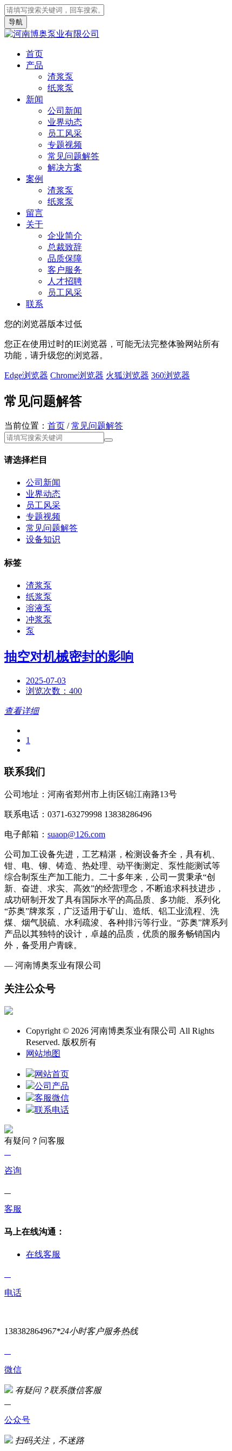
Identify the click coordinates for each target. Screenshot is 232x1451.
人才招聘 (64, 281)
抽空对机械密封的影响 (69, 656)
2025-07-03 (46, 680)
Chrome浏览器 (77, 375)
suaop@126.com (76, 834)
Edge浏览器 (26, 375)
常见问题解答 (73, 156)
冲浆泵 (39, 619)
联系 (34, 303)
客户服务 (64, 269)
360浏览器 (170, 375)
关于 (34, 224)
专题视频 (64, 144)
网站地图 (43, 1053)
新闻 (34, 99)
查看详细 (21, 710)
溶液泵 (39, 608)
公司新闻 (64, 110)
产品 (34, 65)
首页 (34, 53)
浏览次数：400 (54, 690)
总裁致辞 (64, 247)
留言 (34, 213)
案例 (34, 178)
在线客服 (43, 1254)
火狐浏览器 (127, 375)
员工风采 (64, 133)
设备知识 (43, 539)
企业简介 (64, 235)
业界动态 (64, 122)
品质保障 (64, 258)
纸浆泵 (60, 88)
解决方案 (64, 167)
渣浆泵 (60, 76)
